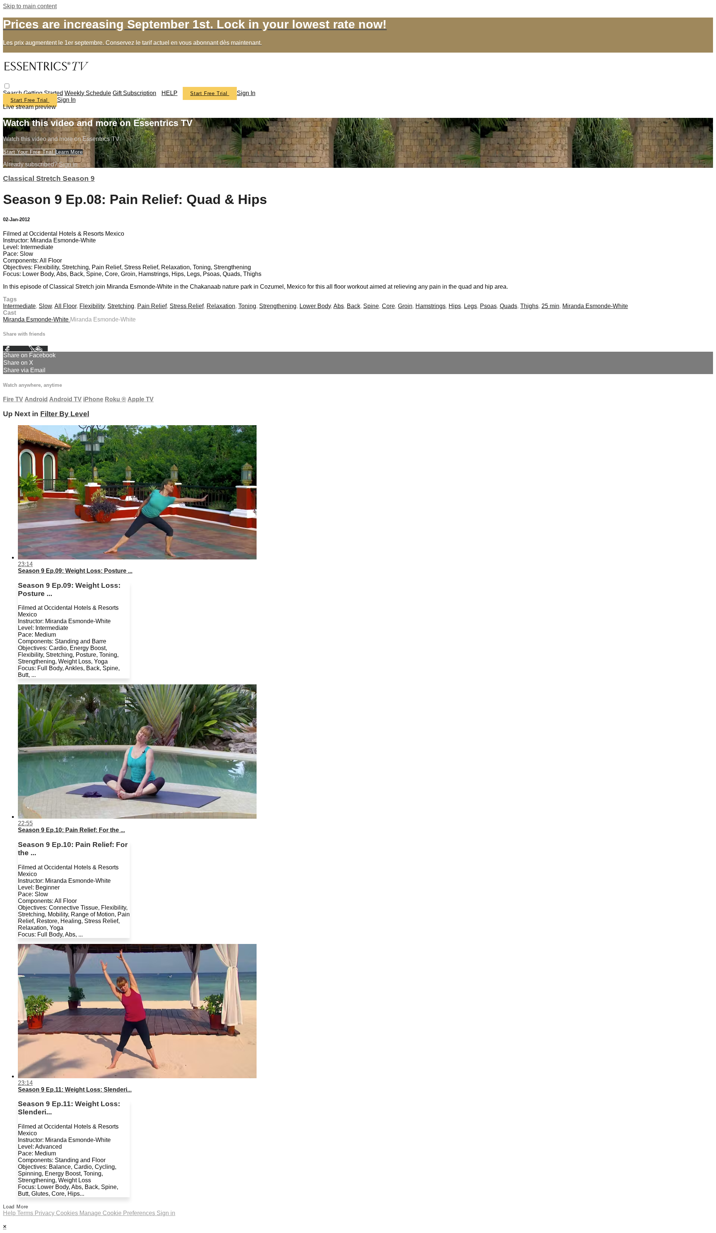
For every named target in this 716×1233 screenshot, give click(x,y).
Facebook (15, 348)
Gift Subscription (134, 93)
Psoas (488, 306)
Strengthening (277, 306)
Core (388, 306)
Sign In (66, 100)
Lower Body (315, 306)
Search (13, 93)
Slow (45, 306)
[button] (6, 86)
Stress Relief (187, 306)
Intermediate (19, 306)
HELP (169, 93)
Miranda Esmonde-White (595, 306)
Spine (371, 306)
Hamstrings (430, 306)
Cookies (67, 1213)
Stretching (120, 306)
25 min (550, 306)
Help (10, 1213)
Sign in (246, 93)
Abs (338, 306)
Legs (470, 306)
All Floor (65, 306)
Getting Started (43, 93)
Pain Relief (152, 306)
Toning (247, 306)
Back (353, 306)
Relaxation (221, 306)
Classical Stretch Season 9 (49, 178)
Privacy (45, 1213)
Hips (455, 306)
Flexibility (91, 306)
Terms (26, 1213)
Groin (405, 306)
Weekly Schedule (88, 93)
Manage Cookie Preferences (118, 1213)
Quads (508, 306)
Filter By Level (64, 414)
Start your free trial (29, 152)
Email (41, 348)
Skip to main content (30, 6)
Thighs (529, 306)
